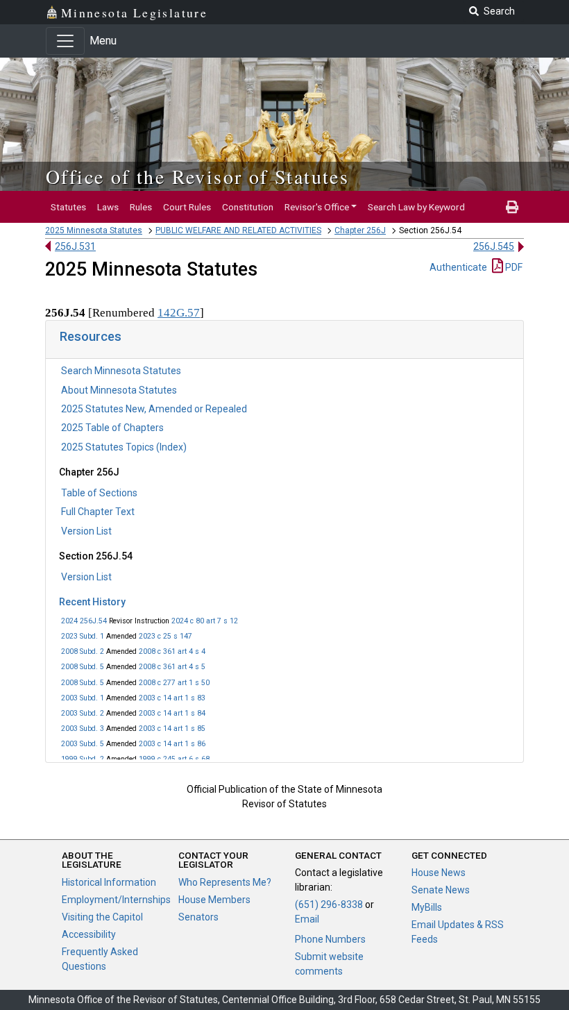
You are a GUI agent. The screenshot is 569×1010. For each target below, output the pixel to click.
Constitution (247, 206)
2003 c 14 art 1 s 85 (172, 728)
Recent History (92, 601)
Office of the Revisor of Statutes (197, 176)
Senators (198, 917)
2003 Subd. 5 (82, 743)
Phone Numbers (330, 939)
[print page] (512, 206)
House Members (214, 899)
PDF (513, 267)
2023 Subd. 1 (82, 636)
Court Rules (187, 206)
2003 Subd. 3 (82, 728)
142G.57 (179, 312)
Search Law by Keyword (416, 206)
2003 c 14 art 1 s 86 (172, 743)
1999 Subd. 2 (82, 759)
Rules (141, 206)
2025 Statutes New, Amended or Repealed (154, 408)
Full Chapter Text (98, 511)
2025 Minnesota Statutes (93, 230)
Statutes (68, 206)
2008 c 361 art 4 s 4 (172, 651)
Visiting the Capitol (102, 917)
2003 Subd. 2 (82, 713)
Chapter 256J (360, 230)
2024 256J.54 (84, 620)
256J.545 (493, 246)
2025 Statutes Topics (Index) (124, 447)
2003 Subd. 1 (82, 697)
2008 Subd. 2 (82, 651)
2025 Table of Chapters (112, 427)
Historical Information (109, 882)
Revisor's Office (316, 206)
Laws (108, 206)
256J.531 (75, 246)
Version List (86, 531)
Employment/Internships (116, 899)
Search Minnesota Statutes (121, 370)
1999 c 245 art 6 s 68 (174, 759)
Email (307, 919)
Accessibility (89, 934)
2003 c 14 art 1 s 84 (172, 713)
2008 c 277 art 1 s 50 (174, 682)
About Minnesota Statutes (119, 390)
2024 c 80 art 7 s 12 (204, 620)
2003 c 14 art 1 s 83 (172, 697)
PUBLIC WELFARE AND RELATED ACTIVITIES (238, 230)
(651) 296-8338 (329, 904)
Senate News (440, 889)
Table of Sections (99, 492)
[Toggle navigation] (65, 41)
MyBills (426, 907)
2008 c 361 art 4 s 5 (172, 666)
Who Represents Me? (224, 882)
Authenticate (458, 267)
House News (438, 872)
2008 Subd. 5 (82, 666)
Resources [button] (90, 336)
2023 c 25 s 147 (165, 636)
